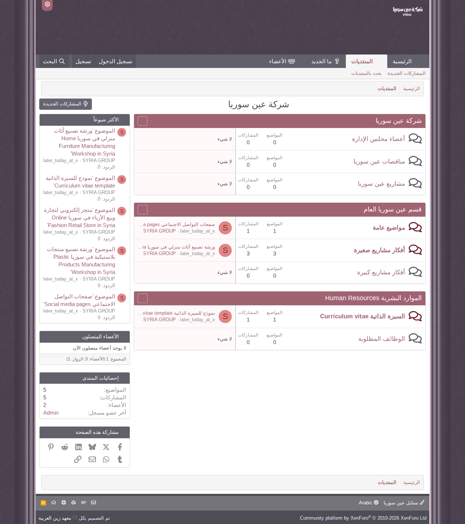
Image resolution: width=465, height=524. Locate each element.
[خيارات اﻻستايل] (47, 5)
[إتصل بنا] (93, 502)
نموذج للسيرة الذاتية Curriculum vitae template (167, 313)
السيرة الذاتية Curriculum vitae (362, 316)
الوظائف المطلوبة (381, 338)
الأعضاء (277, 61)
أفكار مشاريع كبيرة (381, 272)
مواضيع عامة (389, 227)
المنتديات (362, 61)
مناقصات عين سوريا (379, 161)
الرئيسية (402, 61)
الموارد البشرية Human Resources (373, 298)
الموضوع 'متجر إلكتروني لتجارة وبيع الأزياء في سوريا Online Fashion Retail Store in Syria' (79, 217)
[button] (305, 61)
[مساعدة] (64, 502)
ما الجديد (321, 61)
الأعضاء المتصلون (100, 336)
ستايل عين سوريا (402, 502)
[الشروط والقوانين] (84, 502)
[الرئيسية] (53, 502)
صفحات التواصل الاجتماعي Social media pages (166, 224)
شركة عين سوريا (399, 120)
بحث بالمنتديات (366, 73)
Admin (50, 413)
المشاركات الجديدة (407, 73)
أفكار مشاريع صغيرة (379, 250)
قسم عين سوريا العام (393, 209)
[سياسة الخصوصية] (73, 502)
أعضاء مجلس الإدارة (378, 139)
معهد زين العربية (55, 518)
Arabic (366, 502)
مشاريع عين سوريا (381, 183)
